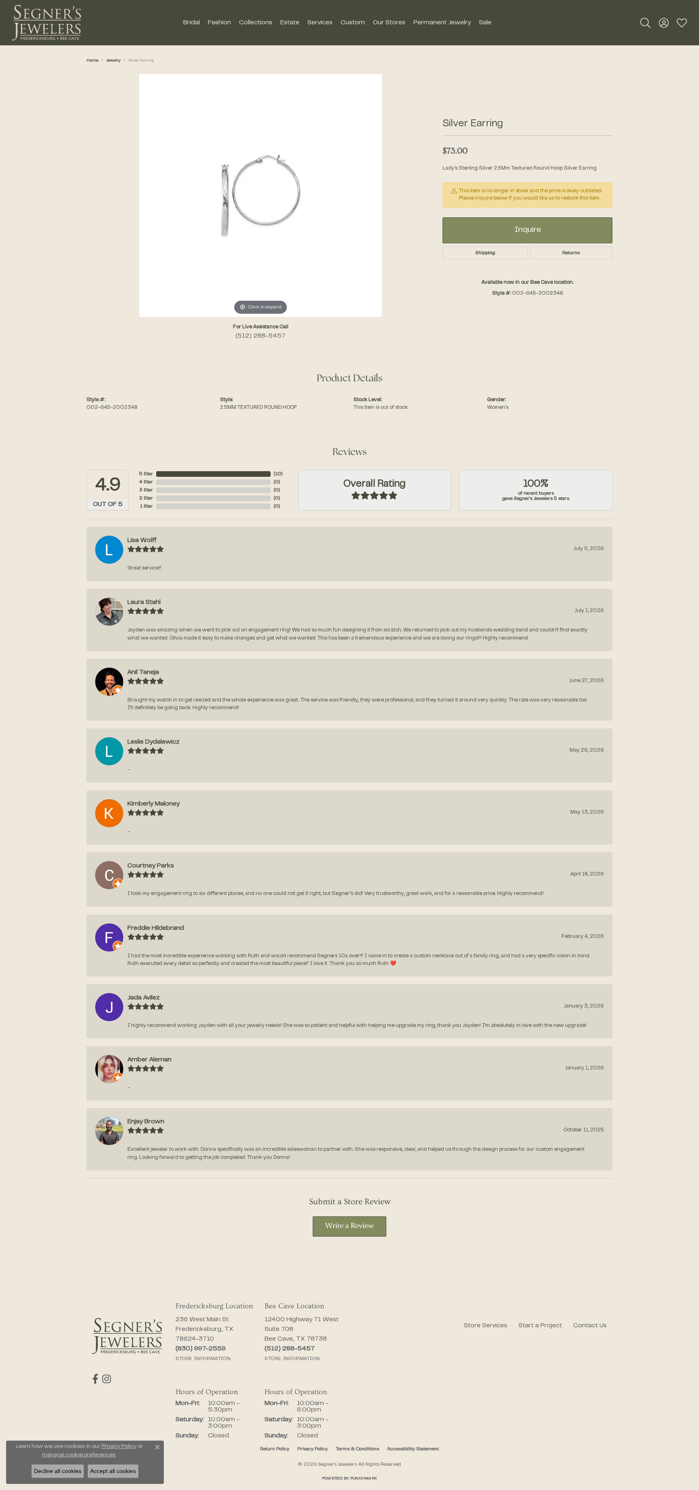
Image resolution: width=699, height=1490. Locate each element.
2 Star (146, 498)
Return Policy (274, 1449)
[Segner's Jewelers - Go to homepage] (127, 1336)
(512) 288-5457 (260, 336)
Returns (571, 253)
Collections (255, 23)
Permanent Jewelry (442, 23)
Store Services (485, 1325)
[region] (260, 195)
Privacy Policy (312, 1449)
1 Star (146, 506)
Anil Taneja (143, 672)
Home (92, 60)
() (278, 474)
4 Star (146, 482)
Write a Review (349, 1226)
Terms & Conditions (357, 1449)
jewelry (113, 60)
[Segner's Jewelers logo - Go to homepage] (46, 22)
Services (320, 23)
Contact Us (590, 1325)
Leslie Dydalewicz (153, 742)
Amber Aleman (149, 1060)
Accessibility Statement (413, 1449)
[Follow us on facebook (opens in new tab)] (95, 1379)
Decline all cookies (57, 1471)
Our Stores (389, 23)
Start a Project (540, 1325)
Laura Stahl (144, 602)
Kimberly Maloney (153, 804)
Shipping (485, 253)
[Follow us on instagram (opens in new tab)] (106, 1379)
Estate (289, 23)
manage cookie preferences (79, 1455)
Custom (353, 23)
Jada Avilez (143, 998)
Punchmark (363, 1478)
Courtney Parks (150, 866)
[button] (645, 23)
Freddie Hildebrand (155, 928)
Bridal (191, 23)
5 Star (146, 474)
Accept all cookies (113, 1471)
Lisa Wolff (142, 540)
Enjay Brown (145, 1121)
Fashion (219, 23)
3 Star (146, 490)
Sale (485, 23)
